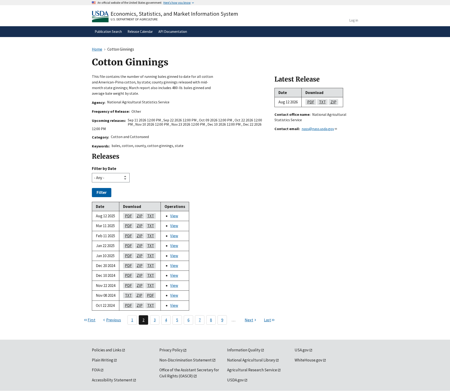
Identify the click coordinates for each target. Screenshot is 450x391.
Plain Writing (102, 360)
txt (149, 215)
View (174, 215)
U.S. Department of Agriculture (134, 19)
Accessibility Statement (112, 380)
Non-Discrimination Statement (185, 360)
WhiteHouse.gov (308, 360)
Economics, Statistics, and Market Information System (174, 13)
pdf (127, 215)
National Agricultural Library (251, 360)
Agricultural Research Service (252, 369)
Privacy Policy (171, 350)
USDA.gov (235, 380)
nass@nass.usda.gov (318, 128)
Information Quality (243, 350)
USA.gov (302, 350)
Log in (353, 20)
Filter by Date (104, 168)
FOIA (96, 369)
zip (138, 215)
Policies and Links (106, 350)
